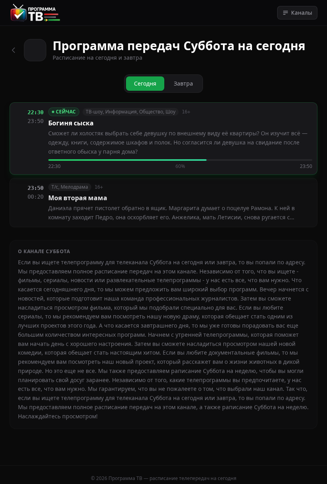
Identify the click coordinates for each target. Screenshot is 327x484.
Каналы (301, 12)
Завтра (183, 83)
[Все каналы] (13, 50)
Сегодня (145, 83)
